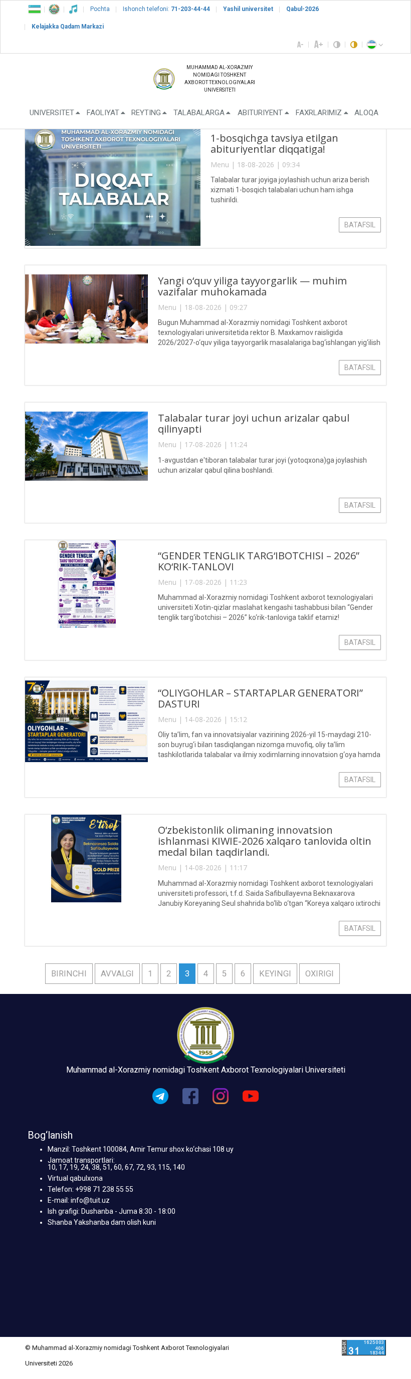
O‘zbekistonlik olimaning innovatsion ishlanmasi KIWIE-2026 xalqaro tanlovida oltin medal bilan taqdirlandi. (264, 841)
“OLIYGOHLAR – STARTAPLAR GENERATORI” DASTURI (260, 698)
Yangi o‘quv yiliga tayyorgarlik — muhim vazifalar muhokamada (252, 286)
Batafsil (359, 225)
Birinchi (69, 973)
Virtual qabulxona (75, 1178)
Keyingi (275, 973)
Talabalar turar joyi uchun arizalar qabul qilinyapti (253, 423)
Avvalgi (117, 973)
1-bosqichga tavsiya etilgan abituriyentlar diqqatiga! (274, 143)
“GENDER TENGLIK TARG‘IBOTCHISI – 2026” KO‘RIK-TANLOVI (258, 561)
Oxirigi (319, 973)
